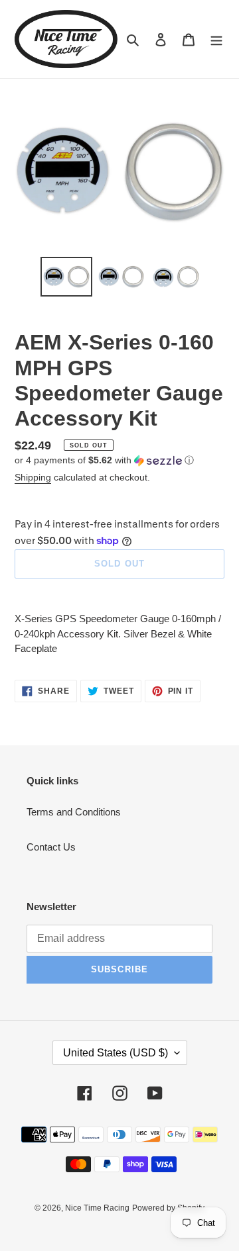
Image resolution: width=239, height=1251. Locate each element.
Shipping (33, 477)
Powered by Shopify (168, 1208)
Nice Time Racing (97, 1208)
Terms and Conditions (74, 811)
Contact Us (51, 847)
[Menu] (216, 39)
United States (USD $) (115, 1052)
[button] (104, 460)
